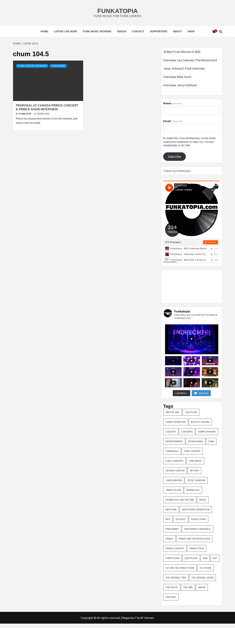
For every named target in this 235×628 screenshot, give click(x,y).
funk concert (192, 451)
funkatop (25, 114)
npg (168, 519)
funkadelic (172, 451)
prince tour (196, 548)
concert (171, 431)
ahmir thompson (176, 422)
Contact (138, 31)
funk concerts (174, 460)
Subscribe (174, 156)
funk (211, 441)
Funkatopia (117, 10)
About (177, 31)
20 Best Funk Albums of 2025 (181, 52)
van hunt (171, 597)
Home (44, 31)
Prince (169, 538)
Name (172, 103)
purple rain (172, 558)
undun (201, 587)
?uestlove (191, 412)
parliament (172, 529)
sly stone (205, 567)
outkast (181, 519)
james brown (174, 480)
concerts (187, 431)
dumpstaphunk (207, 431)
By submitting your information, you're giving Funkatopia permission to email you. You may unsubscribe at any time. (189, 142)
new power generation (195, 509)
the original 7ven (176, 577)
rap (215, 558)
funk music (195, 460)
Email (172, 121)
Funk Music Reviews (97, 31)
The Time (188, 587)
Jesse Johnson (196, 480)
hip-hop (194, 470)
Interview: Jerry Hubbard (180, 85)
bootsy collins (200, 422)
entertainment (174, 441)
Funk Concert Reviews (32, 66)
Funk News (58, 66)
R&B (205, 558)
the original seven (202, 577)
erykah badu (195, 441)
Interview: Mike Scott (177, 77)
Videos (121, 31)
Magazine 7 (129, 618)
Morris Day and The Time (180, 499)
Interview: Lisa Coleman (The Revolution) (190, 60)
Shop (191, 31)
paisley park (198, 519)
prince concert (175, 548)
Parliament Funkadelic (197, 529)
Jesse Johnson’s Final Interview (184, 68)
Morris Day (193, 490)
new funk (171, 509)
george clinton (175, 470)
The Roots (172, 587)
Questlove (191, 558)
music (202, 499)
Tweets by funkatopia (176, 171)
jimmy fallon (173, 490)
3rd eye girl (173, 412)
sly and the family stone (180, 567)
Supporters (158, 31)
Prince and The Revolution (194, 538)
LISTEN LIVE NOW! (65, 31)
